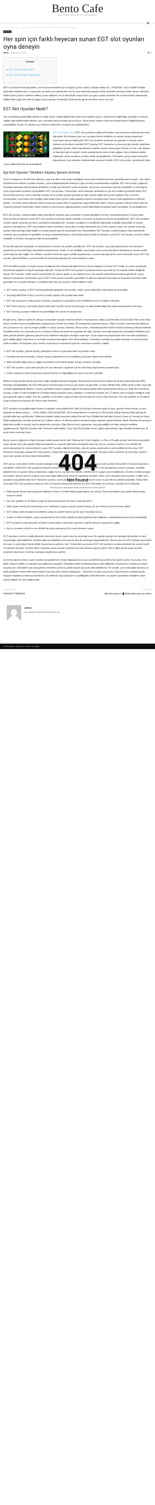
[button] (148, 23)
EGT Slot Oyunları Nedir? (21, 69)
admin (6, 52)
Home (5, 27)
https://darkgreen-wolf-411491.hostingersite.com (42, 612)
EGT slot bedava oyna (64, 132)
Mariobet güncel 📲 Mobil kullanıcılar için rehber (128, 593)
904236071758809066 (14, 593)
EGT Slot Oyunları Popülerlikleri (24, 75)
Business (15, 27)
